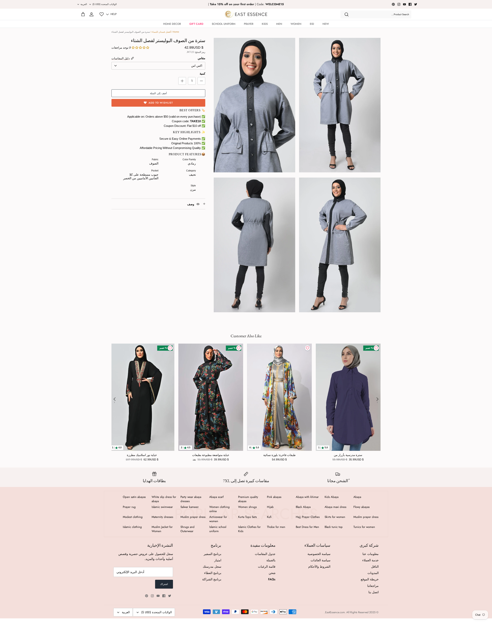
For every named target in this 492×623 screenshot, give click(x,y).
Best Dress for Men (307, 527)
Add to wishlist (161, 103)
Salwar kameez (189, 507)
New (325, 24)
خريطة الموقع (370, 579)
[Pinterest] (393, 4)
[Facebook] (410, 4)
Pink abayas (274, 497)
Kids (265, 24)
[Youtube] (404, 4)
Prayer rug (129, 507)
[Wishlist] (101, 14)
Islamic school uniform (217, 529)
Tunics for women (364, 527)
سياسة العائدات (320, 560)
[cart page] (83, 14)
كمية (202, 73)
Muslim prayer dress (365, 517)
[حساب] (91, 14)
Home (176, 32)
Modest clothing (133, 517)
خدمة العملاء (370, 560)
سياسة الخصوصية (319, 554)
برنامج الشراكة (211, 579)
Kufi (269, 517)
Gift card (196, 24)
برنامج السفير (212, 554)
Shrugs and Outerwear (187, 529)
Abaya (357, 497)
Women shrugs (247, 507)
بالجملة (270, 560)
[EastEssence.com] (246, 14)
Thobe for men (276, 527)
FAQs (271, 579)
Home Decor (172, 24)
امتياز (217, 560)
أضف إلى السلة (158, 93)
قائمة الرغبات (266, 566)
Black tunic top (334, 527)
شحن (272, 573)
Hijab (270, 507)
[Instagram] (398, 4)
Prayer (248, 24)
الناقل (375, 566)
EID (312, 24)
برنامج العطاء (212, 573)
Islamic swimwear (162, 507)
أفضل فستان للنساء (161, 32)
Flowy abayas (361, 507)
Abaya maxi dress (335, 507)
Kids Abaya (331, 497)
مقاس (201, 58)
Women (296, 24)
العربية (84, 4)
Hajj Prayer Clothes (308, 517)
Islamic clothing (132, 527)
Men (279, 24)
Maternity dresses (162, 517)
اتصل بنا (373, 592)
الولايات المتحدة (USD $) (104, 4)
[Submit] (346, 14)
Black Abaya (303, 507)
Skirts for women (335, 517)
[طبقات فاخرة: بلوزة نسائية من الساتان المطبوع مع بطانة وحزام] (279, 397)
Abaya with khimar (307, 497)
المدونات (373, 573)
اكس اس (196, 66)
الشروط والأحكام (319, 566)
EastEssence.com (335, 612)
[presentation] (114, 399)
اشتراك (164, 584)
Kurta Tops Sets (247, 517)
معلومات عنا (370, 554)
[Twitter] (415, 4)
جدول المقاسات (265, 554)
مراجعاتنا (373, 586)
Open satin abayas (134, 497)
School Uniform (223, 24)
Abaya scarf (216, 497)
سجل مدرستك (212, 566)
